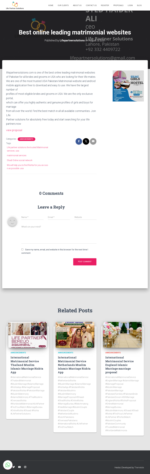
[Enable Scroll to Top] (144, 468)
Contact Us (91, 5)
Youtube (19, 467)
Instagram (25, 467)
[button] (7, 465)
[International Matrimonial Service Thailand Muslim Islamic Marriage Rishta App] (27, 335)
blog (139, 5)
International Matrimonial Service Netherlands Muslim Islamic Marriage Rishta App (74, 365)
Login (130, 5)
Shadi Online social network (19, 160)
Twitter (13, 467)
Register (105, 5)
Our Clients (63, 5)
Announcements (26, 139)
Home (50, 5)
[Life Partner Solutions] (15, 5)
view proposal (14, 130)
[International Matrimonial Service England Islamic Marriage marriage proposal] (122, 335)
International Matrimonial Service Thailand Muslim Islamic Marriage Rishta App (27, 365)
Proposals (118, 5)
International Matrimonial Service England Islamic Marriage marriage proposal (119, 365)
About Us (77, 5)
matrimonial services (16, 155)
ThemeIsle (139, 467)
